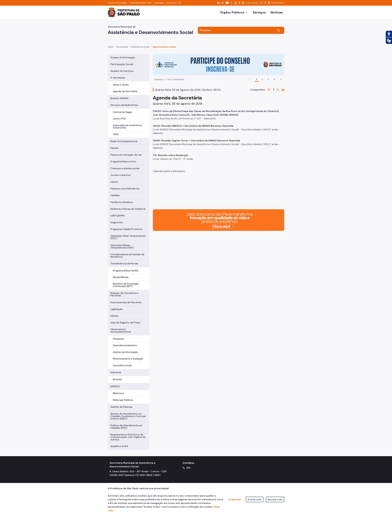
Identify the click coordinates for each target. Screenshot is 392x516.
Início (110, 46)
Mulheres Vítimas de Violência (127, 208)
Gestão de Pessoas (121, 406)
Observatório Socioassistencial (120, 330)
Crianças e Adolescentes (124, 168)
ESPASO (115, 386)
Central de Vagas (122, 112)
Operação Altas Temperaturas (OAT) (127, 237)
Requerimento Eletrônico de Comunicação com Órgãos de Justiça (127, 437)
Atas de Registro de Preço (125, 322)
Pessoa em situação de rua (125, 154)
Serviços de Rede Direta (124, 105)
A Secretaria (117, 77)
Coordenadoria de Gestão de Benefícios (127, 255)
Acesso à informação (117, 3)
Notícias (117, 379)
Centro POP (119, 118)
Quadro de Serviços (122, 71)
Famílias (115, 195)
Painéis (114, 148)
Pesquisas (118, 338)
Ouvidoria (171, 3)
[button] (281, 79)
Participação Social (121, 64)
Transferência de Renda (124, 263)
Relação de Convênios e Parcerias (124, 294)
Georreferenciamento (125, 345)
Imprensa (115, 372)
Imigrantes (116, 222)
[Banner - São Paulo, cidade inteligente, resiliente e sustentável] (218, 220)
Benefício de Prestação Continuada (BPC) (126, 285)
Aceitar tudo (255, 499)
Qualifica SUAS (119, 446)
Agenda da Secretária (125, 91)
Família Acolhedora (121, 202)
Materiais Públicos (123, 400)
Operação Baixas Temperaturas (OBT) (122, 246)
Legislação (159, 3)
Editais (114, 315)
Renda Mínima (120, 277)
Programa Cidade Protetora (126, 229)
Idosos (114, 181)
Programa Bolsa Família (125, 270)
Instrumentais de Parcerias (125, 302)
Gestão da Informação (125, 352)
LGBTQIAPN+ (117, 215)
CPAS (116, 134)
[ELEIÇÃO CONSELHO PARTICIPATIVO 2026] (218, 64)
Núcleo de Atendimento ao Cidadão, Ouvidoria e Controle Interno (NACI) (128, 416)
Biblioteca (118, 393)
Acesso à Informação (122, 57)
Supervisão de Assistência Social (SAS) (127, 126)
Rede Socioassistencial (123, 141)
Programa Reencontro (123, 161)
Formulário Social (122, 365)
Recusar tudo (275, 499)
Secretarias (122, 46)
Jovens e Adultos (120, 175)
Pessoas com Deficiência (124, 188)
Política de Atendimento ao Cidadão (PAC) (126, 426)
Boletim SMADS (119, 98)
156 (179, 3)
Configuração (234, 499)
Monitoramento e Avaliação (128, 358)
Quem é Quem (121, 84)
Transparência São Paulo (141, 3)
